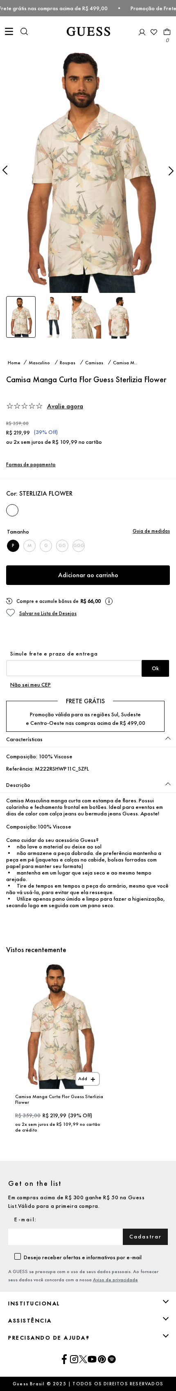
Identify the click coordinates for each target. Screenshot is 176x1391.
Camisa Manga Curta (127, 362)
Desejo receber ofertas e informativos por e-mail (83, 1257)
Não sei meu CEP (30, 684)
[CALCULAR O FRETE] (155, 668)
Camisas (94, 362)
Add (82, 1078)
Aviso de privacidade (115, 1279)
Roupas (67, 362)
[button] (24, 32)
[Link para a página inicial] (14, 362)
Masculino (39, 362)
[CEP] (88, 663)
